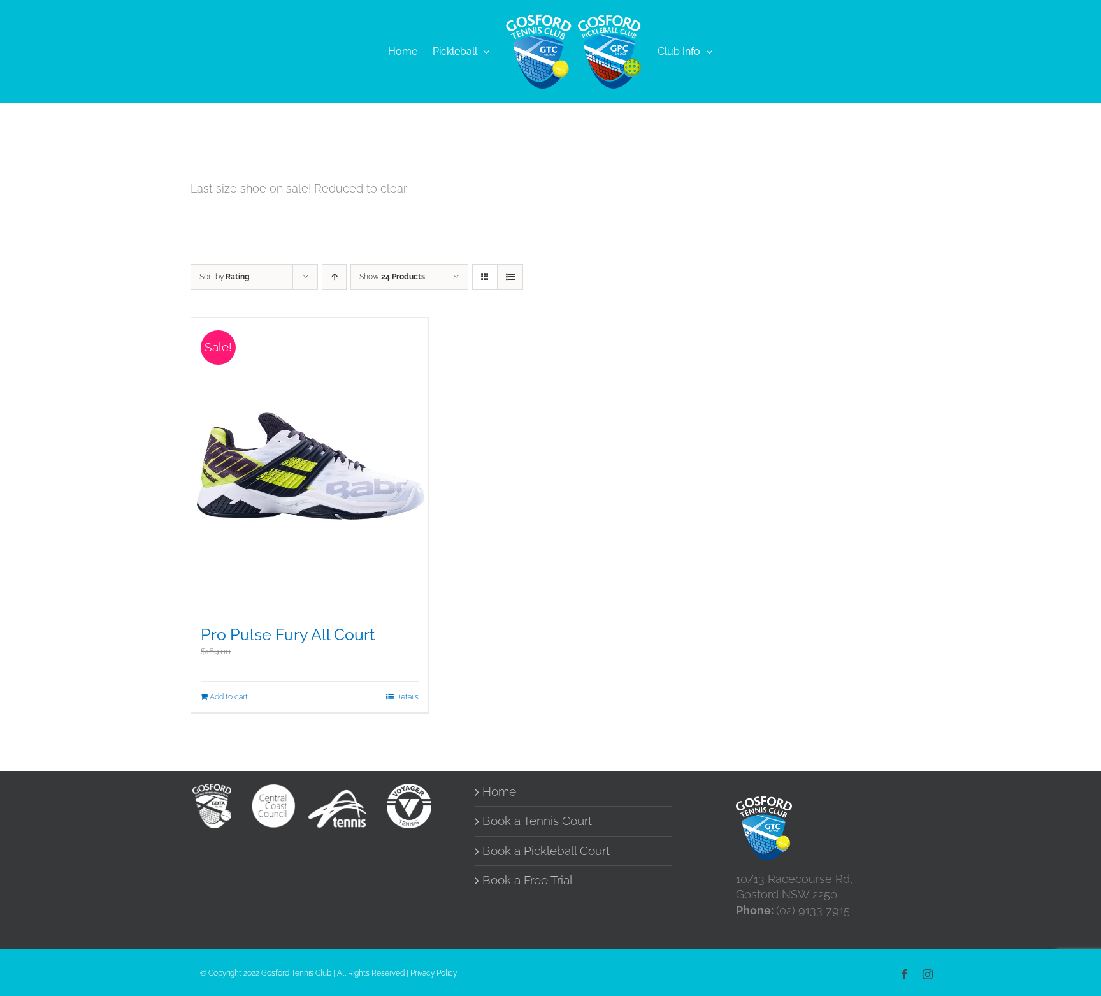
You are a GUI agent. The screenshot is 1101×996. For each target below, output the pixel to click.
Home (499, 791)
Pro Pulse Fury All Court (288, 635)
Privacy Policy (433, 973)
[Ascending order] (334, 277)
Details (407, 696)
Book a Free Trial (527, 880)
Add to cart (229, 696)
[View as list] (510, 277)
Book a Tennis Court (537, 821)
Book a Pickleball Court (546, 851)
